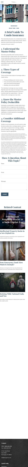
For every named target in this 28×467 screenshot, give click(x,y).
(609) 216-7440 (8, 446)
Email (2, 172)
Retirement (3, 466)
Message (3, 181)
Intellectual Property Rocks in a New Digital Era (12, 232)
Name (2, 163)
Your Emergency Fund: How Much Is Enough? (11, 263)
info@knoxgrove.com (6, 457)
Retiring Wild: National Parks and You (12, 295)
